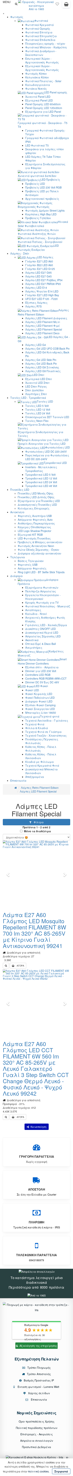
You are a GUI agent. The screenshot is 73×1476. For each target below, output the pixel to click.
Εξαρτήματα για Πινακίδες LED (39, 501)
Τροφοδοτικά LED (55, 463)
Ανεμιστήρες (33, 647)
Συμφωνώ (61, 1471)
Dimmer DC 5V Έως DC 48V (42, 682)
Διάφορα (16, 576)
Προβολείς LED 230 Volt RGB (43, 187)
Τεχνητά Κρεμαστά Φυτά (42, 765)
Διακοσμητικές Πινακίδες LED (37, 504)
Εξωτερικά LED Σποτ (38, 379)
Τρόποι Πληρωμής (39, 1367)
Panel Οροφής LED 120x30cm (43, 108)
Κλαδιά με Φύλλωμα (39, 762)
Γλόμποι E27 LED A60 (39, 261)
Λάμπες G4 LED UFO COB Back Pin (47, 348)
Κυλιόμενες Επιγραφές (33, 508)
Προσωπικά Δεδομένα (36, 1447)
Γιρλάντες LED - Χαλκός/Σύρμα (46, 625)
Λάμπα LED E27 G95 (38, 272)
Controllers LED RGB (37, 675)
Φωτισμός (16, 17)
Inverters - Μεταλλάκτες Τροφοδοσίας (41, 469)
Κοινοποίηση (37, 1127)
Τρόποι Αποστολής (38, 1374)
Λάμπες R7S (33, 306)
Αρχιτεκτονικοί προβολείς (42, 199)
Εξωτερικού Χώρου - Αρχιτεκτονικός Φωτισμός (42, 68)
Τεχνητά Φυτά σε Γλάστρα (43, 732)
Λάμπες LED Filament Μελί (42, 322)
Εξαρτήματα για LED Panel (43, 111)
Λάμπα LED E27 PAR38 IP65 (43, 284)
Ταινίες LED (45, 401)
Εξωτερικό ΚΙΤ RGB (30, 534)
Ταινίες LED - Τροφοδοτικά (28, 398)
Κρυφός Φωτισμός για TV (42, 602)
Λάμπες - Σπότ (19, 253)
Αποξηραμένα (34, 777)
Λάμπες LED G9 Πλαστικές (43, 371)
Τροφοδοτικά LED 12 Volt (41, 478)
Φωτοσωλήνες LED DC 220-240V (46, 451)
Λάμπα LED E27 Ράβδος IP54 (44, 280)
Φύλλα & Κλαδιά (36, 728)
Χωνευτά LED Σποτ (37, 383)
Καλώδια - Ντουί (36, 614)
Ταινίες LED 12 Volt (37, 409)
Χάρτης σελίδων (38, 1393)
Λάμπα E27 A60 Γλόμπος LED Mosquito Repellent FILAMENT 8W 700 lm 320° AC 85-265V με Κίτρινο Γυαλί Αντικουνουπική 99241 (34, 930)
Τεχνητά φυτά (49, 716)
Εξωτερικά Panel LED (39, 100)
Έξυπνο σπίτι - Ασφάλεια (42, 667)
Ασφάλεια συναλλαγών (36, 1440)
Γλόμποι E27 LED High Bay (42, 295)
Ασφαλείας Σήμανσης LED (43, 636)
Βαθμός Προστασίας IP (38, 1380)
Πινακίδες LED (19, 489)
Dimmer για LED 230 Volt (40, 671)
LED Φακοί (41, 686)
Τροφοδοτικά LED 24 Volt (41, 482)
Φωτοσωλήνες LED (57, 447)
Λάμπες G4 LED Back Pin (41, 363)
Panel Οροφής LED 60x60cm (43, 104)
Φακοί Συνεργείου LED (40, 709)
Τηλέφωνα (17, 557)
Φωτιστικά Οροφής (37, 28)
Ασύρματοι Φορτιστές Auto (35, 519)
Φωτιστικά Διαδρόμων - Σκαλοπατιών (40, 53)
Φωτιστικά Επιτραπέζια (41, 36)
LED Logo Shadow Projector (34, 531)
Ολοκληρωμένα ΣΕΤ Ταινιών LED (47, 417)
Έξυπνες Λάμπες (36, 302)
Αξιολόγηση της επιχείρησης (38, 1346)
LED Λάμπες (45, 257)
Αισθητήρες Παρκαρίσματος (36, 523)
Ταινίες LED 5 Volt (37, 406)
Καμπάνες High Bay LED (41, 214)
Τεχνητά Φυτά (34, 724)
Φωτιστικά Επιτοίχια (38, 32)
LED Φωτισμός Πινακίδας (34, 538)
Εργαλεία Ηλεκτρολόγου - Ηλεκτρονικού (43, 597)
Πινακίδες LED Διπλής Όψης (36, 497)
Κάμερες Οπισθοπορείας (34, 527)
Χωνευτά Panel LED (37, 96)
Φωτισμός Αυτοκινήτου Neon (36, 546)
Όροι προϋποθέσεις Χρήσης (36, 1421)
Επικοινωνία (18, 780)
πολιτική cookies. (38, 1471)
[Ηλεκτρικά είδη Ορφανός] (37, 1295)
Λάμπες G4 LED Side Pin (40, 360)
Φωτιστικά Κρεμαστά (39, 25)
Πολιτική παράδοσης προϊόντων (36, 1428)
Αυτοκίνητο (17, 512)
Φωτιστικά (41, 21)
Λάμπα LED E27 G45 (38, 276)
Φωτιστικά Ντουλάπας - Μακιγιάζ (47, 606)
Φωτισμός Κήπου (36, 73)
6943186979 (36, 1260)
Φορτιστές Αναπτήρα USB (35, 516)
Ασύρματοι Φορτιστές (32, 568)
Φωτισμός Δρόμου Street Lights (45, 210)
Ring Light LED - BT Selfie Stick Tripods (41, 572)
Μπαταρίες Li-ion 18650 (40, 712)
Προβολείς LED (35, 184)
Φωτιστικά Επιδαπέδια (40, 40)
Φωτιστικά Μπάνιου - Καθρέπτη (46, 47)
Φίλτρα (37, 822)
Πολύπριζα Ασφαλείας (40, 591)
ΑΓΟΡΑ (20, 965)
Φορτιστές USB (27, 564)
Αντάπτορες (33, 610)
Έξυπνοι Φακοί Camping (40, 705)
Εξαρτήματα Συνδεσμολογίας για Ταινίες (40, 433)
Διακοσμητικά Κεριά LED (41, 632)
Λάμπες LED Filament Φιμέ (42, 325)
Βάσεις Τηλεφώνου (31, 561)
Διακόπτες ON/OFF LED (40, 629)
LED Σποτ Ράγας (36, 386)
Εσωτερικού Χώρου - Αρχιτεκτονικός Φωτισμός (42, 60)
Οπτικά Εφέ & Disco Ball (40, 644)
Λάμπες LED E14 (36, 287)
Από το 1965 (36, 9)
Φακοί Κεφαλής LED (38, 694)
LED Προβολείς (50, 179)
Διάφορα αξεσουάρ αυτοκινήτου (39, 553)
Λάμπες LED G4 (35, 345)
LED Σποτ (38, 375)
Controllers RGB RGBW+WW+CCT (46, 678)
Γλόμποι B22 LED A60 (39, 265)
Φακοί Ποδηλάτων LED (40, 697)
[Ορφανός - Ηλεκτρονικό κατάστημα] (36, 3)
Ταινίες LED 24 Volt (37, 413)
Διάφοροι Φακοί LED (38, 701)
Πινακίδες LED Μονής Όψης (35, 493)
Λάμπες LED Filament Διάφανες (46, 318)
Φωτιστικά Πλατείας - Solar (43, 81)
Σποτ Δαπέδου (34, 390)
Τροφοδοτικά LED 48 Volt (41, 486)
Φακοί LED (32, 690)
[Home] (15, 787)
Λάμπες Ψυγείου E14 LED (41, 291)
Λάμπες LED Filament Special (43, 329)
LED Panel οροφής (55, 92)
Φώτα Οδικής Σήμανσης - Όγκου (38, 549)
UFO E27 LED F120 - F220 (41, 299)
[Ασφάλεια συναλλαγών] (36, 1271)
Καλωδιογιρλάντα (37, 85)
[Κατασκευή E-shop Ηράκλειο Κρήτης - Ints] (35, 1457)
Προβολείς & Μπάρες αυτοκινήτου (40, 542)
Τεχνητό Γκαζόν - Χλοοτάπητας (46, 735)
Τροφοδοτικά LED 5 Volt (40, 474)
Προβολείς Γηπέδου (38, 218)
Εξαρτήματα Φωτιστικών (41, 587)
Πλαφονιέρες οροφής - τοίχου (45, 43)
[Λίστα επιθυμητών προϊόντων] (57, 5)
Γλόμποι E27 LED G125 (40, 269)
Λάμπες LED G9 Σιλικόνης (42, 367)
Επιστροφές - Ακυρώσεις (36, 1434)
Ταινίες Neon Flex (36, 421)
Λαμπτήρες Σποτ (36, 394)
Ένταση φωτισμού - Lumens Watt (38, 1387)
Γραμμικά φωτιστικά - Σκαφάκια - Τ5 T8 (42, 124)
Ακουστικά (32, 640)
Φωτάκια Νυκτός (36, 88)
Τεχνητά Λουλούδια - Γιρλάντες (46, 720)
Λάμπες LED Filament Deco (42, 333)
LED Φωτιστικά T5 (37, 145)
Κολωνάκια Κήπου (37, 77)
